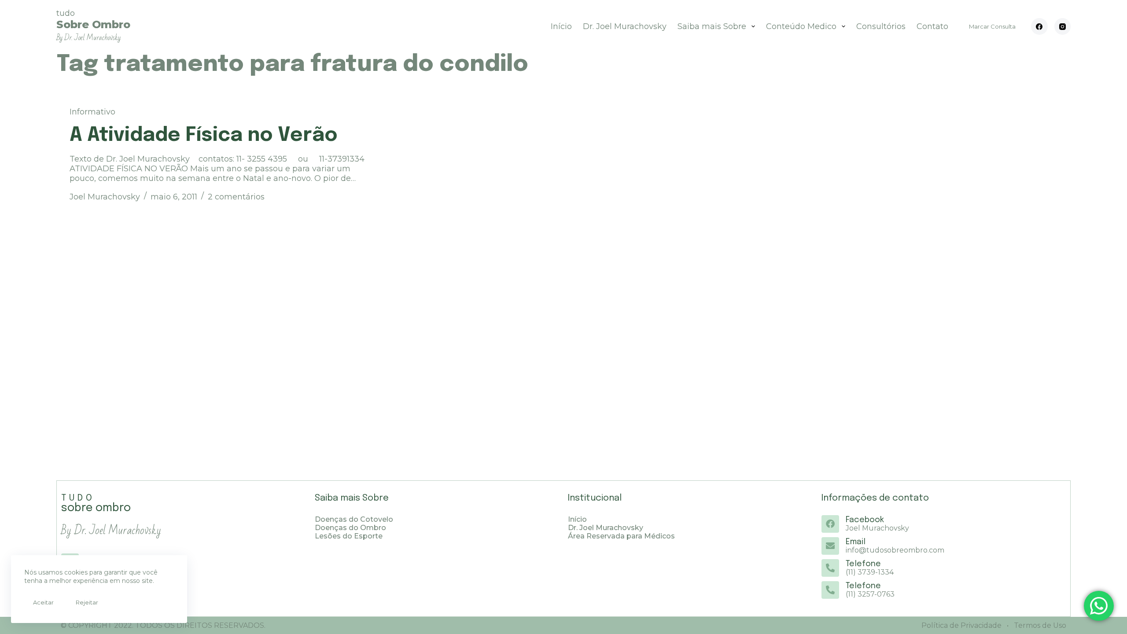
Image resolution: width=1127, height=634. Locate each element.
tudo (93, 25)
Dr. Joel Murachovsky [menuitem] (625, 26)
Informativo (92, 112)
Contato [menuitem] (932, 26)
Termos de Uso (1039, 625)
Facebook (865, 520)
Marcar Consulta (992, 26)
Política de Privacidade (961, 625)
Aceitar (43, 602)
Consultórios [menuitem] (881, 26)
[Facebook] (1039, 26)
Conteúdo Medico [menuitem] (801, 26)
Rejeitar (87, 602)
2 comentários (236, 197)
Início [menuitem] (561, 26)
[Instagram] (1062, 26)
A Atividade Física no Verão (204, 135)
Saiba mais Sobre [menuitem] (712, 26)
